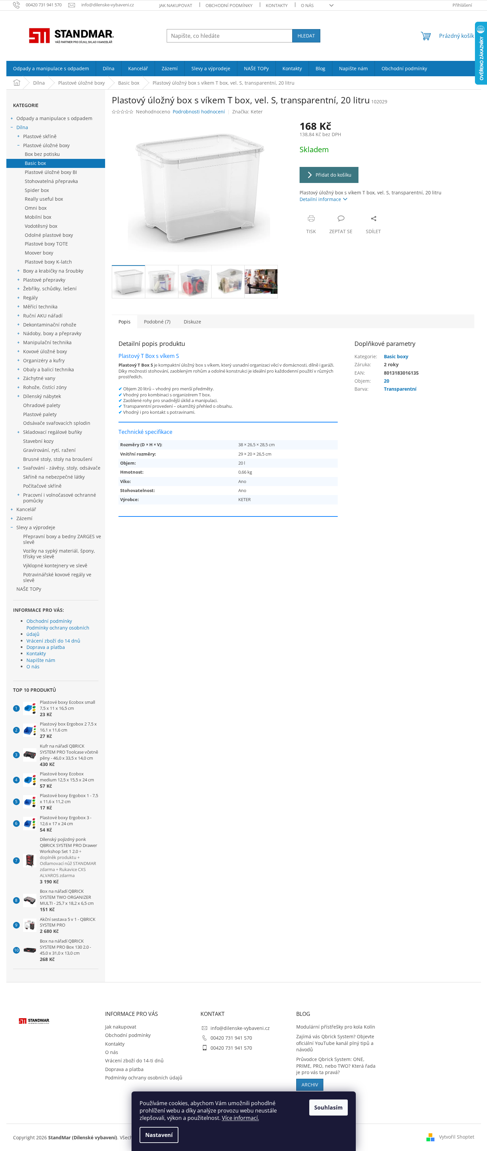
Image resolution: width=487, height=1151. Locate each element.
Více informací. (240, 1118)
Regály (30, 297)
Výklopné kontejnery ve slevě (55, 565)
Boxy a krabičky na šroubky (53, 271)
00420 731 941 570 (231, 1038)
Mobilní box (38, 217)
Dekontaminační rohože (49, 324)
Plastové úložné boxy (46, 145)
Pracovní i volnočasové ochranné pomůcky (59, 498)
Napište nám (40, 660)
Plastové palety (40, 414)
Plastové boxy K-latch (48, 262)
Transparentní (400, 389)
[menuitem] (51, 68)
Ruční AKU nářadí (43, 315)
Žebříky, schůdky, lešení (50, 288)
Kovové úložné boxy (45, 351)
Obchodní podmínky (229, 5)
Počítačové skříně (42, 486)
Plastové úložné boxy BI (51, 172)
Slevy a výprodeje (35, 527)
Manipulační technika (47, 342)
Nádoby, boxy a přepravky (52, 333)
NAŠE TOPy (28, 589)
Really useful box (44, 199)
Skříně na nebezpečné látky (54, 477)
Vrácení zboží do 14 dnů (53, 641)
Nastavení (159, 1135)
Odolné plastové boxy (49, 235)
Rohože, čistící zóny (45, 387)
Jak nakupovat (175, 5)
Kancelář (26, 509)
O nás (307, 5)
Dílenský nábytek (42, 396)
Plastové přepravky (44, 280)
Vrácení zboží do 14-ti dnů (134, 1060)
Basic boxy (396, 356)
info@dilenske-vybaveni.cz (240, 1028)
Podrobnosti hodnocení (199, 111)
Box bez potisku (42, 154)
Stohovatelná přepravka (51, 181)
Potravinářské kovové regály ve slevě (57, 577)
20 (386, 381)
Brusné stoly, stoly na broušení (57, 459)
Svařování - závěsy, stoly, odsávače (61, 468)
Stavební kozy (38, 441)
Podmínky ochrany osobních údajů (57, 631)
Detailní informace (320, 199)
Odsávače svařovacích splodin (56, 423)
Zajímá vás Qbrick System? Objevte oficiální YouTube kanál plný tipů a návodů (335, 1043)
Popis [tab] (124, 321)
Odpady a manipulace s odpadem (54, 118)
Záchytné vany (39, 378)
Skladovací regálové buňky (52, 432)
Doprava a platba (45, 647)
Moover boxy (39, 253)
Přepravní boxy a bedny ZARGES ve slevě (62, 539)
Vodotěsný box (41, 226)
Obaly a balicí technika (48, 369)
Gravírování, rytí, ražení (49, 450)
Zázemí (24, 518)
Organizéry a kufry (44, 360)
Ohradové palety (41, 405)
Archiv (310, 1084)
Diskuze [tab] (192, 321)
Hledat (306, 35)
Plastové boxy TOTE (46, 244)
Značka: (247, 111)
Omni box (36, 208)
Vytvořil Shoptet (456, 1137)
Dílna (22, 127)
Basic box (35, 163)
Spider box (37, 190)
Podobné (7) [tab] (157, 321)
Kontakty (277, 5)
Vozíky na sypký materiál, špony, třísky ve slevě (59, 554)
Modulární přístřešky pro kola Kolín (335, 1027)
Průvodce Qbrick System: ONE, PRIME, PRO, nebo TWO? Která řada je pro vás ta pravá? (336, 1065)
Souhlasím (328, 1107)
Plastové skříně (40, 136)
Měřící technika (40, 306)
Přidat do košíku (333, 175)
